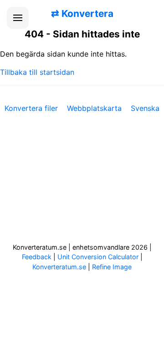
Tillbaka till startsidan (37, 72)
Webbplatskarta (94, 108)
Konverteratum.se (59, 267)
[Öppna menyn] (18, 18)
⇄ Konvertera (82, 13)
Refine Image (112, 267)
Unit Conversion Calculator (97, 257)
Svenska (145, 108)
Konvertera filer (31, 108)
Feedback (36, 257)
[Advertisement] (82, 184)
